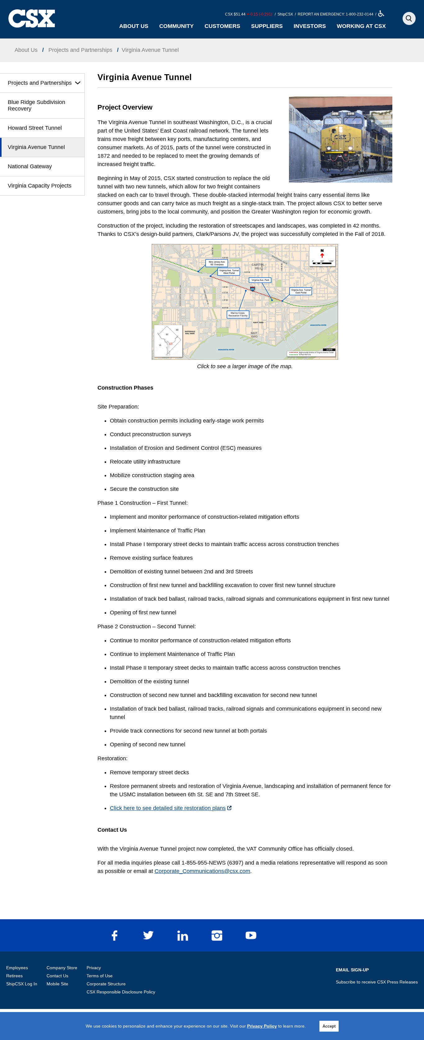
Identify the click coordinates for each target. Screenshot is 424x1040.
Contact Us (57, 975)
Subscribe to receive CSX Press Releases (377, 981)
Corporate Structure (106, 983)
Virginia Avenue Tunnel (36, 147)
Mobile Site (57, 983)
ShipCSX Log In (21, 983)
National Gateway (30, 166)
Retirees (14, 975)
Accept (329, 1026)
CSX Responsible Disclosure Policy (121, 991)
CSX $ (248, 14)
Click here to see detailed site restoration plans (168, 808)
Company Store (62, 967)
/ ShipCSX (283, 14)
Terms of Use (100, 975)
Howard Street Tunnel (35, 128)
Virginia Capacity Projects (39, 186)
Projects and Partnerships (40, 83)
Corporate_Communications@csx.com (202, 871)
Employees (17, 967)
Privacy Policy (262, 1026)
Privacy (94, 967)
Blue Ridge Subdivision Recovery (36, 105)
